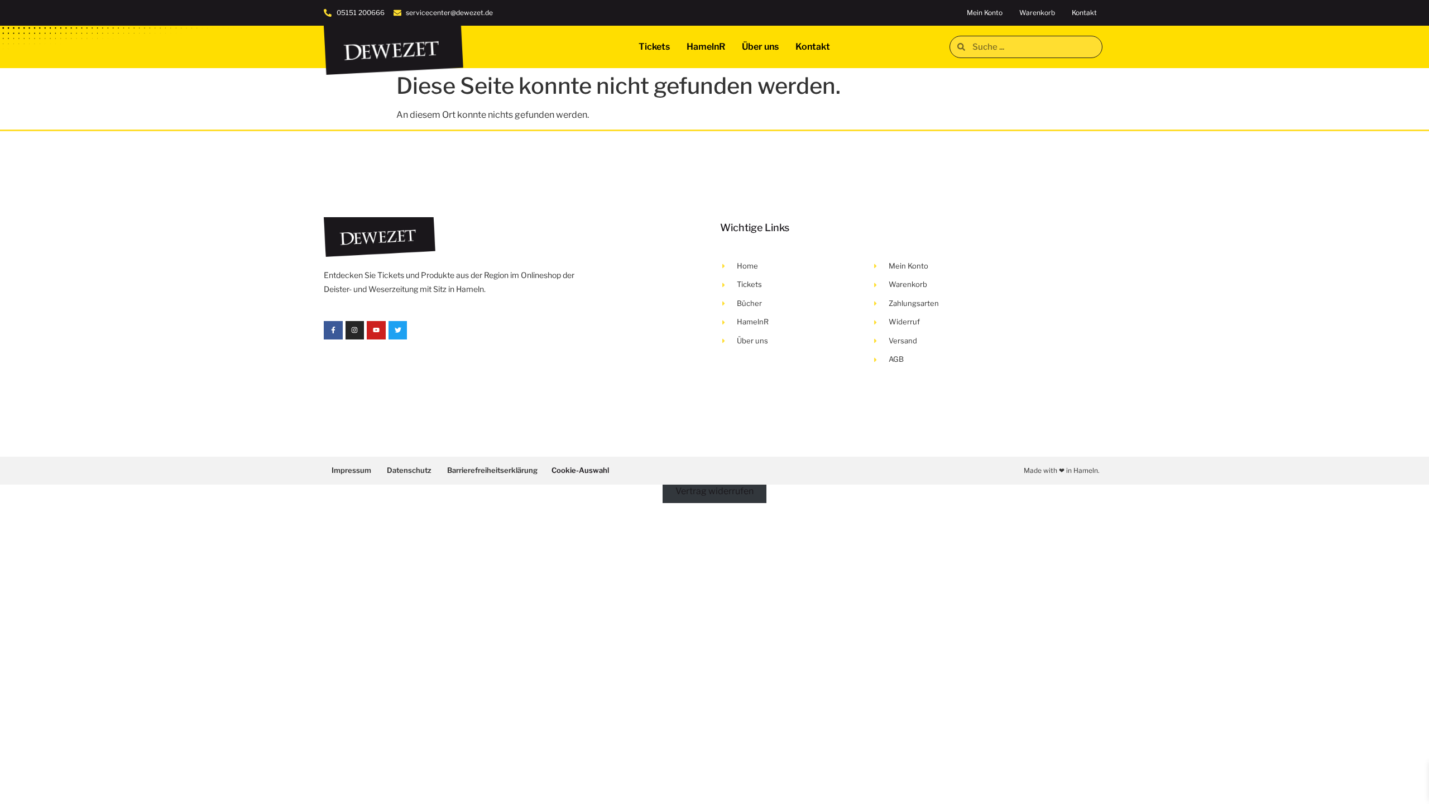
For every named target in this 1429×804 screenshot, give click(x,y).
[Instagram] (355, 330)
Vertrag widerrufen (714, 491)
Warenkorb (1037, 12)
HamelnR (706, 46)
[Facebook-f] (333, 330)
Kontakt (1084, 12)
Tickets (654, 46)
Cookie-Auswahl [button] (580, 470)
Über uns (760, 46)
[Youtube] (376, 330)
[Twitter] (398, 330)
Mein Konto (985, 12)
